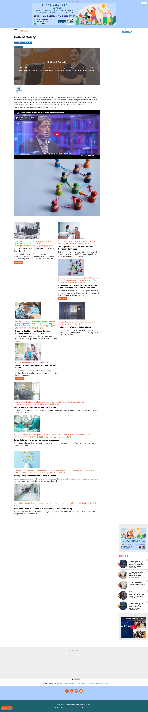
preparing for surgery (76, 435)
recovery (62, 324)
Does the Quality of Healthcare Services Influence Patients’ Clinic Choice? (32, 332)
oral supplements (50, 470)
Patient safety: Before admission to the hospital (35, 407)
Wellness (66, 30)
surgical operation (21, 437)
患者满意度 (43, 246)
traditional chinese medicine (83, 470)
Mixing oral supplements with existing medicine (35, 476)
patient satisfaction (37, 243)
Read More (18, 262)
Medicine (26, 470)
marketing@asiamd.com (72, 707)
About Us (35, 30)
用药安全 (17, 505)
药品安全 (55, 473)
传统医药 (38, 473)
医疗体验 (61, 282)
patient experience (45, 241)
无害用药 (93, 503)
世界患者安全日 (84, 503)
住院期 (40, 404)
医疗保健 (68, 282)
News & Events (84, 30)
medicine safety (37, 470)
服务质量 (50, 246)
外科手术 (32, 437)
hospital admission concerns (40, 402)
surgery (88, 435)
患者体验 (35, 246)
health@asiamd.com (89, 707)
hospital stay (57, 402)
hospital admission (21, 402)
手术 (36, 437)
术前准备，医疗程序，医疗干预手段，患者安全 (55, 437)
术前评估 (59, 404)
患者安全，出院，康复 (74, 324)
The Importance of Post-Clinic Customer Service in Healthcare (76, 248)
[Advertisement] (74, 664)
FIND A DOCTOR (5, 708)
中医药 (32, 473)
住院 (36, 404)
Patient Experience (30, 241)
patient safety (47, 324)
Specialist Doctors (46, 30)
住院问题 (46, 404)
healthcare (18, 241)
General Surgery (21, 362)
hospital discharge (66, 322)
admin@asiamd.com (77, 706)
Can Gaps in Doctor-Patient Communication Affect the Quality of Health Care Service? (77, 286)
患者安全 (25, 328)
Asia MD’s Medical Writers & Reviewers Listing (60, 696)
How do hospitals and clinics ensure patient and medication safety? (43, 508)
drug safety (18, 470)
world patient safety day (69, 503)
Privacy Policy (97, 696)
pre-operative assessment (24, 404)
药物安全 (62, 473)
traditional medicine (22, 473)
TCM (70, 470)
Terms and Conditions (84, 696)
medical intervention (22, 435)
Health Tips (57, 30)
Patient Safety (63, 280)
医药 (43, 473)
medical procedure (38, 435)
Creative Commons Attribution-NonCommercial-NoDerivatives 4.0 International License (84, 683)
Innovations (74, 30)
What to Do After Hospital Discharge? (75, 327)
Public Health (44, 362)
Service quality (19, 246)
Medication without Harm (38, 503)
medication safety (21, 503)
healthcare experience (75, 278)
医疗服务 (29, 246)
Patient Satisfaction (21, 243)
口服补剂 (48, 473)
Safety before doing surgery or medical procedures (36, 440)
